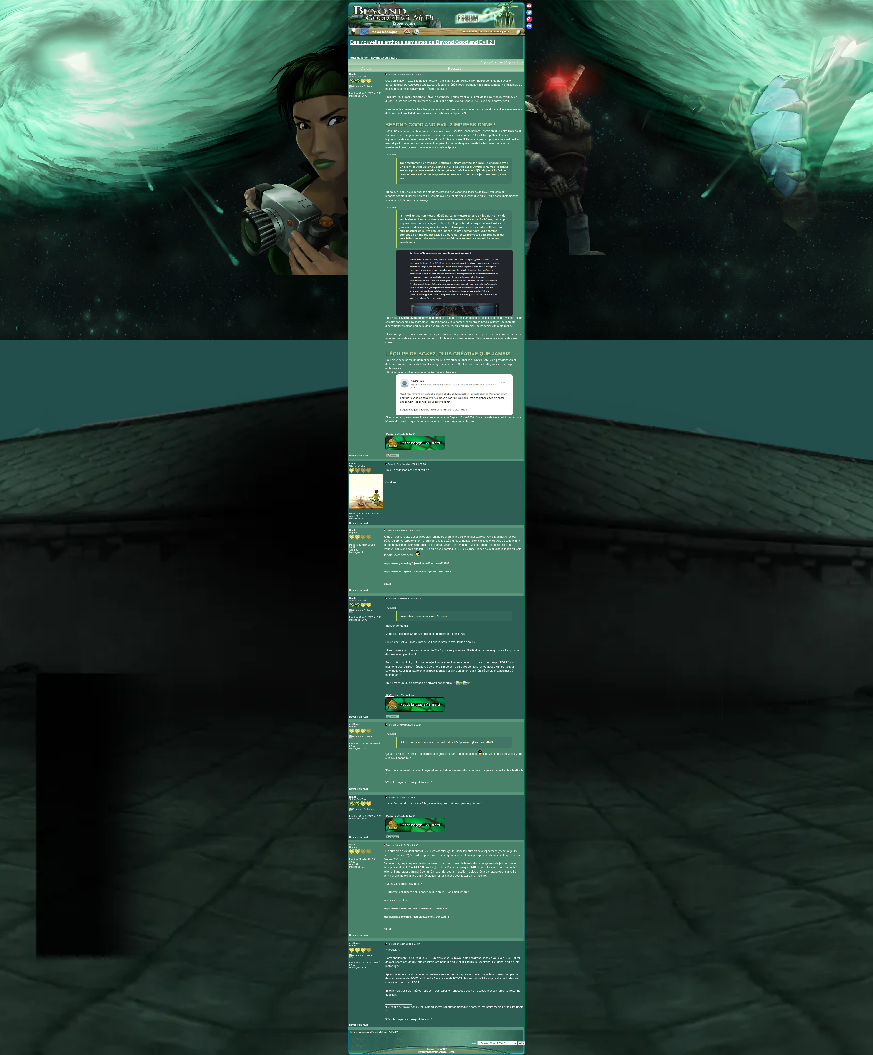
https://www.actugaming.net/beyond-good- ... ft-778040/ (417, 571)
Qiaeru (452, 1051)
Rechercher (470, 31)
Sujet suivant (515, 62)
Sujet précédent (492, 62)
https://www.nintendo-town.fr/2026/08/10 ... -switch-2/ (416, 908)
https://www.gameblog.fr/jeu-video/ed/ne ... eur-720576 (416, 916)
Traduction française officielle (432, 1051)
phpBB (441, 1049)
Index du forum (359, 57)
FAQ (506, 31)
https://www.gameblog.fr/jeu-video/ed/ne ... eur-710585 (416, 563)
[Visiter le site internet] (394, 456)
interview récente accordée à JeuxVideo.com (424, 131)
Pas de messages (384, 32)
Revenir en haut (358, 455)
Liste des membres (490, 31)
